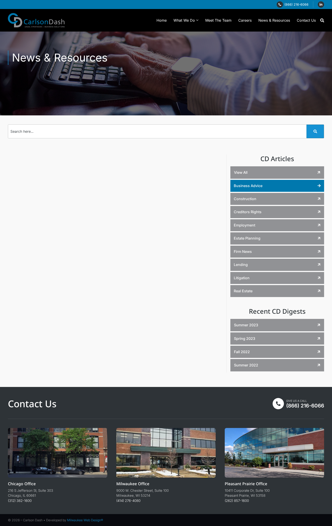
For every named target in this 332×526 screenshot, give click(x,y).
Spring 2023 (244, 338)
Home (162, 20)
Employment (244, 225)
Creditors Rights (248, 212)
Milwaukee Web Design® (85, 520)
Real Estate (243, 291)
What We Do (184, 20)
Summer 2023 (246, 325)
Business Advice (248, 185)
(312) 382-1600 (20, 501)
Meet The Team (218, 20)
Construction (245, 199)
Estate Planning (247, 238)
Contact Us (306, 20)
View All (241, 172)
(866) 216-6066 (296, 4)
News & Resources (274, 20)
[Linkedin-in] (321, 4)
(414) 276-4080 (128, 501)
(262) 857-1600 (237, 501)
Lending (241, 264)
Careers (245, 20)
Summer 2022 (246, 365)
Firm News (243, 251)
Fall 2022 (242, 352)
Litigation (242, 278)
